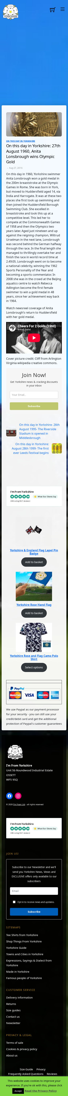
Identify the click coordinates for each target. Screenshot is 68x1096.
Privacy (41, 1069)
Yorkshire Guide (16, 948)
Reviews (52, 1074)
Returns (11, 1004)
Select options (34, 667)
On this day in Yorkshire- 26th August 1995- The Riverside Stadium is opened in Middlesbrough (39, 431)
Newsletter (13, 1023)
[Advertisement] (34, 62)
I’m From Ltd (19, 804)
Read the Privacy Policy (41, 1091)
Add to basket (34, 562)
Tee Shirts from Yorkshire (22, 935)
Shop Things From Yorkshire (24, 941)
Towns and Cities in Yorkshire (24, 954)
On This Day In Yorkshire (20, 141)
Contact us (13, 1016)
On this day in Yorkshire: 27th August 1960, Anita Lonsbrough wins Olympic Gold (33, 153)
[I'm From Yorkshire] (11, 11)
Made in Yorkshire (17, 971)
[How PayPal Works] (34, 693)
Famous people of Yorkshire (24, 978)
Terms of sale (14, 1042)
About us (11, 1055)
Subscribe (34, 406)
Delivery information (19, 997)
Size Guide (26, 1069)
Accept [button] (18, 1091)
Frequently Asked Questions (25, 1074)
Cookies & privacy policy (21, 1049)
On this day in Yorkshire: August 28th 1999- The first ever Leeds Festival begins (30, 448)
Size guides (13, 1010)
